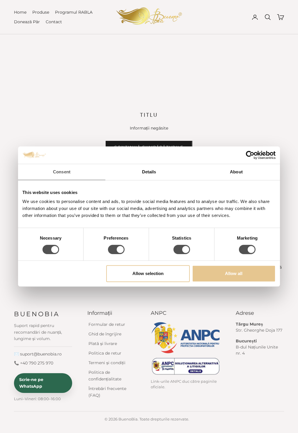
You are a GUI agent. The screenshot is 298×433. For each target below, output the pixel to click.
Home (20, 12)
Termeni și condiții (106, 362)
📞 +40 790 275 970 (33, 363)
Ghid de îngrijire (104, 334)
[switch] (116, 249)
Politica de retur (104, 353)
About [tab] (236, 171)
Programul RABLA (74, 12)
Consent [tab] (61, 171)
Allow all (233, 273)
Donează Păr (27, 21)
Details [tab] (149, 171)
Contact (54, 21)
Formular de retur (106, 324)
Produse (40, 12)
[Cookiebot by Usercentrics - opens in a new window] (250, 155)
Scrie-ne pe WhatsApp (31, 383)
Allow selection (148, 273)
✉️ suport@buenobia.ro (38, 354)
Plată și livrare (102, 343)
